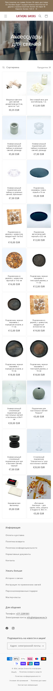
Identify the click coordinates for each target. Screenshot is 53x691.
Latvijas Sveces (23, 669)
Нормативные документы (18, 554)
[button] (6, 16)
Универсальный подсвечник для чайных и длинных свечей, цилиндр (14, 147)
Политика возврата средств (30, 672)
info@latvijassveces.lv (37, 617)
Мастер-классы (13, 597)
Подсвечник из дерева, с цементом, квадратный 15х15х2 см (14, 235)
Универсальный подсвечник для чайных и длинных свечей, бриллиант (14, 191)
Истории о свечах (14, 578)
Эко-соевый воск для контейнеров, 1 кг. (39, 101)
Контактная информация (28, 685)
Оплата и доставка (15, 535)
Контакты (10, 560)
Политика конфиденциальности (21, 548)
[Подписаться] (43, 646)
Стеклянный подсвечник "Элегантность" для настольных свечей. (39, 460)
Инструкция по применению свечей (23, 585)
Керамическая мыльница (14, 504)
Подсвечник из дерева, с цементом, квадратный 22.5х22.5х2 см (39, 323)
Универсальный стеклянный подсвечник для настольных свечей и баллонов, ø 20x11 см (14, 413)
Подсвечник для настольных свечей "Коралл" (38, 410)
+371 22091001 (22, 613)
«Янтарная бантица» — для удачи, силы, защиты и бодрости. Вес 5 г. (39, 506)
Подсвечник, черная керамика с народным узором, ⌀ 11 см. (14, 323)
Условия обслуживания (18, 681)
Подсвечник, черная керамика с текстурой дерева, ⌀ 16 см (39, 367)
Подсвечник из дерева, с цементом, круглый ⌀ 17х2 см (14, 278)
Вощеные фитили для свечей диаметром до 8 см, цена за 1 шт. (14, 103)
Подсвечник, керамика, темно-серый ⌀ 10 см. (38, 190)
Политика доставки (38, 681)
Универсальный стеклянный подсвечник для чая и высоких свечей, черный (14, 461)
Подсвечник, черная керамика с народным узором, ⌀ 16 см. (14, 367)
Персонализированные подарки (21, 591)
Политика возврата (15, 541)
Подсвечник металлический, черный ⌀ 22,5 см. (38, 234)
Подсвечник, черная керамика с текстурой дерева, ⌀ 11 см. (39, 279)
